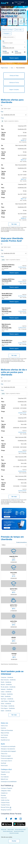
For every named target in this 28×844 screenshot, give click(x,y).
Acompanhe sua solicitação (8, 746)
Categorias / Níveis (6, 790)
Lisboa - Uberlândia (6, 691)
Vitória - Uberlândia (6, 703)
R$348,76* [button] (11, 16)
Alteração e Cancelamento (8, 749)
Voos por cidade (11, 829)
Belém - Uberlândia (6, 710)
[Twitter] (11, 819)
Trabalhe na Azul (5, 772)
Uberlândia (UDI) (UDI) (8, 48)
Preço (2, 118)
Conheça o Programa (6, 788)
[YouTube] (16, 819)
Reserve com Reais (8, 29)
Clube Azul (4, 797)
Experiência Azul (5, 740)
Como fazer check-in (6, 760)
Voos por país (3, 829)
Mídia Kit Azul (4, 779)
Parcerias (3, 774)
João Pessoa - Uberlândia (7, 701)
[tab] (4, 21)
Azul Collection (5, 776)
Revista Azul (4, 737)
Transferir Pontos (5, 805)
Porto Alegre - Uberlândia (7, 706)
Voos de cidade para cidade (20, 829)
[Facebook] (6, 819)
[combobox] (15, 108)
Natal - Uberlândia (6, 696)
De (3, 41)
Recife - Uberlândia (6, 682)
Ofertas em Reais (14, 75)
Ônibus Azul (4, 753)
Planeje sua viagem (6, 756)
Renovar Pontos (6, 807)
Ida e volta (18, 29)
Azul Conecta (4, 735)
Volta (16, 51)
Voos (12, 67)
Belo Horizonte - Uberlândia (8, 679)
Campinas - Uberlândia (7, 677)
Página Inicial (4, 67)
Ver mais (14, 715)
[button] (6, 33)
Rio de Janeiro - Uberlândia (8, 687)
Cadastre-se (4, 793)
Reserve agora (14, 58)
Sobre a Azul (4, 725)
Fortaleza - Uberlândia (7, 694)
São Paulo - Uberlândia (7, 698)
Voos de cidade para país (8, 831)
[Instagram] (20, 819)
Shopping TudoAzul (6, 809)
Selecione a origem (8, 42)
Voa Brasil (3, 763)
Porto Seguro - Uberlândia (8, 708)
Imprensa (3, 728)
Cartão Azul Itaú (5, 800)
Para (4, 46)
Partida (5, 51)
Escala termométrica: (21, 542)
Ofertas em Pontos (14, 82)
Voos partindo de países (14, 833)
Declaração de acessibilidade (9, 781)
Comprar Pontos (5, 802)
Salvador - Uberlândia (6, 689)
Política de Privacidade (7, 730)
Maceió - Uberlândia (6, 684)
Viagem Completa (14, 89)
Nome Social (4, 765)
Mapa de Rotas (5, 732)
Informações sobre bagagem (8, 751)
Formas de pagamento (7, 758)
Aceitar (14, 841)
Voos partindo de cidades (19, 831)
